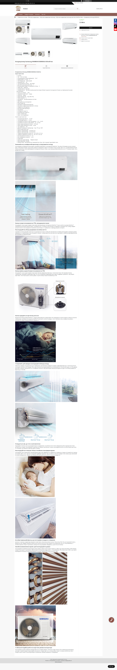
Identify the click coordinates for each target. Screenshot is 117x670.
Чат (112, 666)
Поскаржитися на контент (55, 660)
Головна (20, 14)
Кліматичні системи (22, 17)
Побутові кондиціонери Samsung (47, 17)
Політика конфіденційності (66, 660)
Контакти (37, 14)
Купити (90, 27)
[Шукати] (77, 9)
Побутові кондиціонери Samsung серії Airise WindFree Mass (69, 17)
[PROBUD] (18, 8)
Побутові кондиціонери (33, 17)
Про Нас (43, 14)
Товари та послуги (29, 14)
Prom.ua (65, 659)
